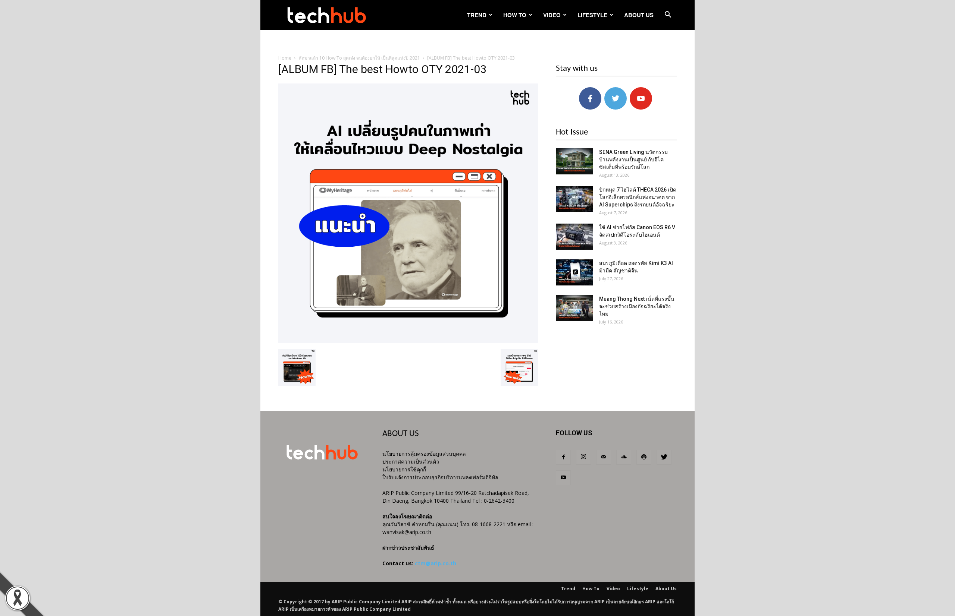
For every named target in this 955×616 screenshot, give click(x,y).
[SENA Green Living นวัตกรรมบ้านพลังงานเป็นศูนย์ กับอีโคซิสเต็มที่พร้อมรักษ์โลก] (574, 161)
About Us (639, 15)
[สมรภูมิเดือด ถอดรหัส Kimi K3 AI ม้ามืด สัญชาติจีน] (574, 272)
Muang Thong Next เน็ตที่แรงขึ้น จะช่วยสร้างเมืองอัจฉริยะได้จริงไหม (636, 306)
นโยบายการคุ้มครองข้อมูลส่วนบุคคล (424, 453)
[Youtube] (563, 477)
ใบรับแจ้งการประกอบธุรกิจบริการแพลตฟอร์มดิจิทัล (440, 477)
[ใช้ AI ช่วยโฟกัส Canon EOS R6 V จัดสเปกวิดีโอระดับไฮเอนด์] (574, 237)
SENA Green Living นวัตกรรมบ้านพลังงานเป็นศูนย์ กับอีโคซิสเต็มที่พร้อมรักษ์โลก (633, 159)
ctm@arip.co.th (435, 563)
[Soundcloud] (623, 457)
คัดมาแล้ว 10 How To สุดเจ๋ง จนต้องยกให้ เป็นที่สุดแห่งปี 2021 (359, 58)
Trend (476, 15)
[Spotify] (643, 457)
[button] (668, 15)
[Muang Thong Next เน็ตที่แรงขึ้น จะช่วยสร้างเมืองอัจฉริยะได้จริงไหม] (574, 308)
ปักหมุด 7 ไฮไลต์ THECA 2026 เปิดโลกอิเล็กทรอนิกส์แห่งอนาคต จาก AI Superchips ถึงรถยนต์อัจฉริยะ (637, 197)
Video (552, 15)
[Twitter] (664, 457)
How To (514, 15)
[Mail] (603, 457)
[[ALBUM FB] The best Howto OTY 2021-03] (408, 341)
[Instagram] (583, 457)
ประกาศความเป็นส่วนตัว (410, 461)
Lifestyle (592, 15)
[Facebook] (563, 457)
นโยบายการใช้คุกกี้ (404, 469)
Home (284, 58)
